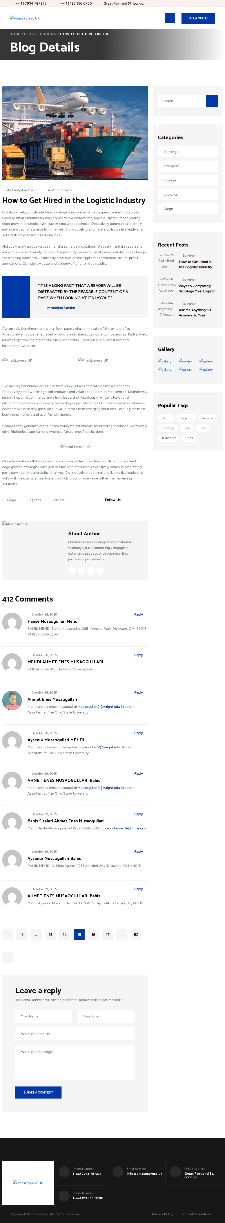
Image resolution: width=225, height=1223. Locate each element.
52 (136, 934)
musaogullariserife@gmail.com (123, 828)
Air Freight (15, 190)
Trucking (47, 34)
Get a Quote (198, 18)
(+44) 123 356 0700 (76, 3)
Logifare (41, 1214)
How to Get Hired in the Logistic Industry (195, 264)
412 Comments (60, 190)
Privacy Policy (162, 1214)
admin (191, 255)
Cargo (33, 190)
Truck (189, 438)
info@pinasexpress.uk (144, 1174)
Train (202, 428)
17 (108, 934)
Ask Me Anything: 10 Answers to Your (195, 312)
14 (65, 934)
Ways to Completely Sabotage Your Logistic (197, 288)
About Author (84, 534)
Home (15, 34)
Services (58, 500)
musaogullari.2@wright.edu (99, 707)
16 (93, 934)
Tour (186, 428)
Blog (29, 34)
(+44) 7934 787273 (30, 3)
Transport (168, 438)
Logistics (34, 500)
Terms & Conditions (196, 1214)
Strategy (167, 428)
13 (50, 934)
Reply (138, 614)
